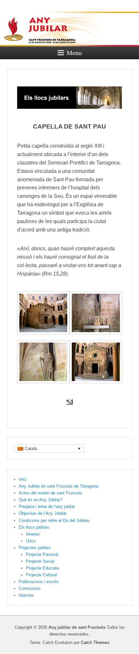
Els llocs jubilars (34, 527)
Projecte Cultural (41, 574)
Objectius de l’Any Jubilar (43, 513)
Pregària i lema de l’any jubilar (47, 506)
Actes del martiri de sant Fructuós (50, 492)
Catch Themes (95, 642)
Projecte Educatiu (42, 568)
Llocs (31, 540)
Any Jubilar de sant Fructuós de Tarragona (58, 486)
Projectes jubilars (35, 547)
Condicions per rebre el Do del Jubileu (54, 520)
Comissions (30, 588)
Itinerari (33, 534)
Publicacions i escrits (39, 581)
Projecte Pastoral (42, 554)
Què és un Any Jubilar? (40, 499)
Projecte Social (40, 561)
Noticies (26, 595)
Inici (23, 479)
